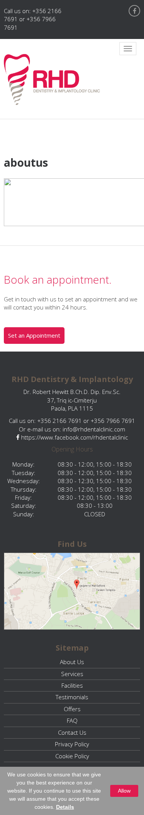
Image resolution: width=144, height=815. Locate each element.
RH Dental (52, 79)
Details (65, 807)
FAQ (72, 720)
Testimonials (72, 697)
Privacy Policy (72, 744)
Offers (72, 709)
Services (72, 674)
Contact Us (72, 732)
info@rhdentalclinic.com (94, 429)
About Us (72, 662)
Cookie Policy (72, 756)
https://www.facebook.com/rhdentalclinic (74, 437)
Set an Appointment (34, 335)
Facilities (72, 685)
